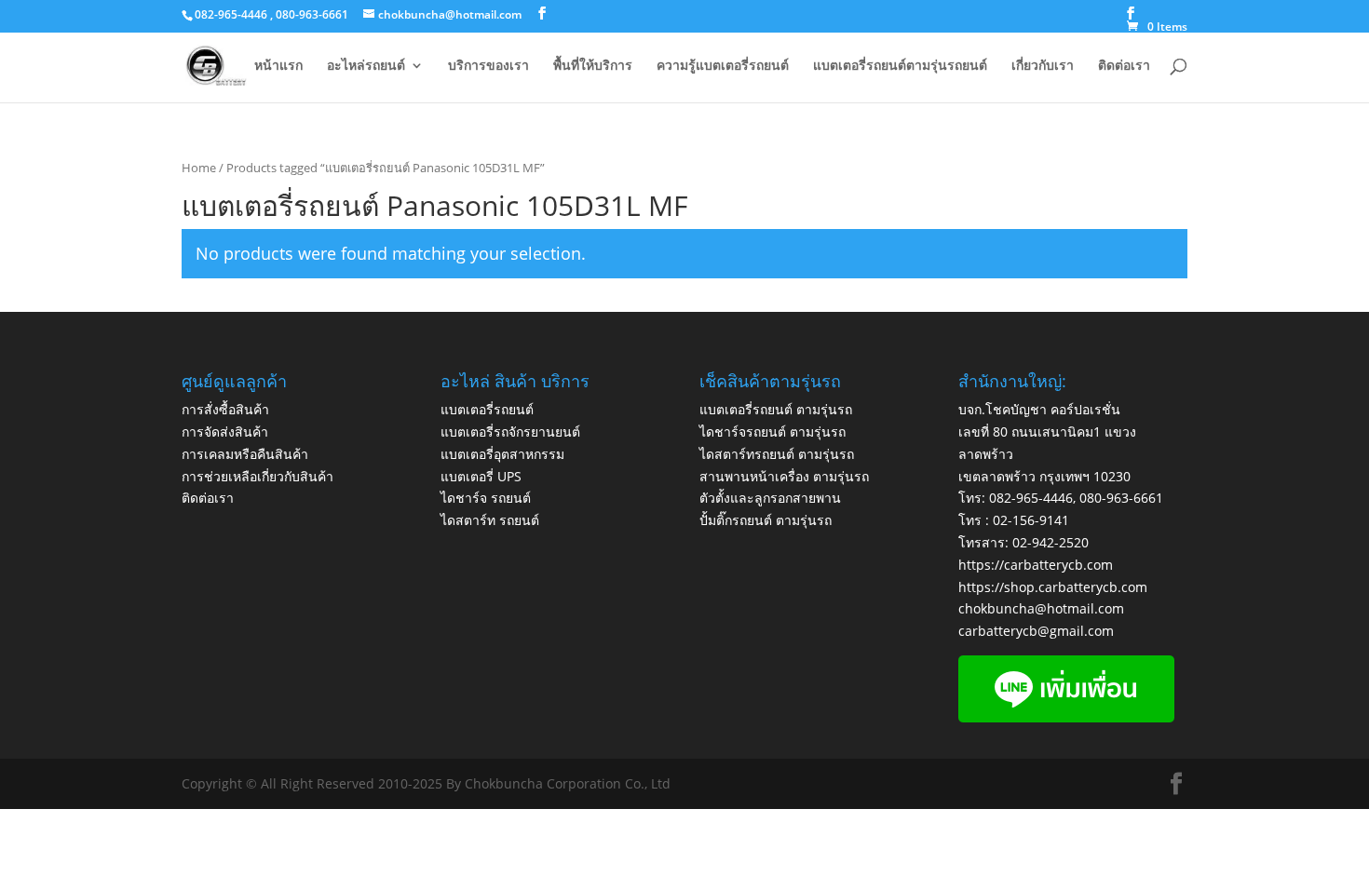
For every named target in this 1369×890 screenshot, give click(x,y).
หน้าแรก (278, 66)
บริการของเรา (488, 66)
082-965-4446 (1031, 497)
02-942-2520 (1050, 542)
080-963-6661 (1121, 497)
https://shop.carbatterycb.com (1052, 587)
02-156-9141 (1031, 520)
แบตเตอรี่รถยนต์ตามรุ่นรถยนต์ (900, 66)
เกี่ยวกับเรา (1042, 66)
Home (199, 167)
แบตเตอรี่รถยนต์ (487, 409)
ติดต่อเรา (1124, 66)
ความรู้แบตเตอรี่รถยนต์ (723, 66)
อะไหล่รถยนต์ (366, 66)
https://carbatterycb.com (1035, 564)
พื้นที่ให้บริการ (592, 66)
